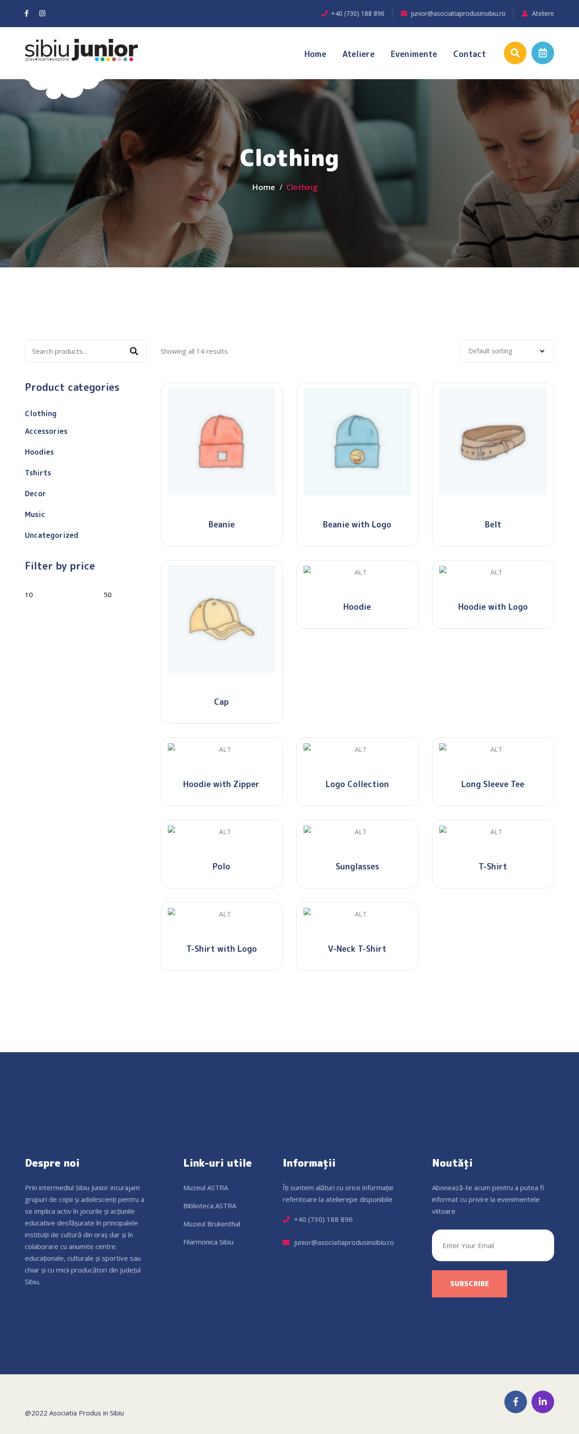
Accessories (46, 431)
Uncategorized (51, 535)
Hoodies (39, 452)
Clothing (41, 413)
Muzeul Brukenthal (211, 1223)
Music (35, 514)
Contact (469, 54)
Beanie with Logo (357, 524)
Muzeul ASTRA (205, 1187)
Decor (35, 494)
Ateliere (543, 13)
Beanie (222, 524)
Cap (221, 702)
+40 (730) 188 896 (357, 13)
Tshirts (38, 473)
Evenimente (414, 54)
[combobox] (506, 351)
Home (315, 54)
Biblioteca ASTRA (209, 1205)
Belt (493, 524)
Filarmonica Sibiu (208, 1241)
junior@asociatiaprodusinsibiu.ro (458, 13)
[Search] (134, 351)
